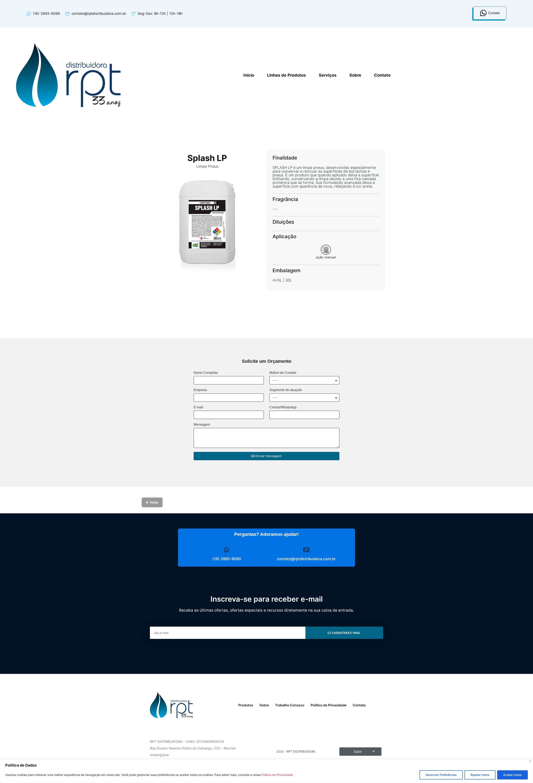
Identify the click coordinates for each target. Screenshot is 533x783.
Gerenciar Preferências (441, 775)
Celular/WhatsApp (282, 407)
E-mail (198, 407)
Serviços (327, 75)
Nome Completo (206, 372)
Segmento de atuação (285, 390)
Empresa (200, 390)
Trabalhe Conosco (289, 705)
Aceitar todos (512, 775)
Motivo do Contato (282, 372)
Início (248, 75)
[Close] (530, 761)
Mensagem (202, 424)
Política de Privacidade (328, 705)
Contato (382, 75)
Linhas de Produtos (286, 75)
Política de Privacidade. (278, 775)
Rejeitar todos (480, 775)
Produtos (245, 705)
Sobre (355, 75)
